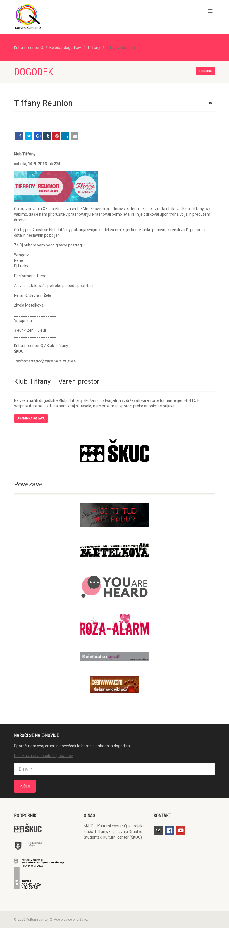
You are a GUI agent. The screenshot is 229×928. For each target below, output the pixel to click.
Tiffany (93, 47)
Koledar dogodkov (65, 47)
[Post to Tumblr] (47, 136)
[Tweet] (28, 136)
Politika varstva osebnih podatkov (43, 755)
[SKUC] (114, 451)
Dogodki (205, 71)
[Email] (74, 136)
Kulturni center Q (28, 47)
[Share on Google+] (38, 136)
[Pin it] (56, 136)
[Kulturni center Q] (62, 16)
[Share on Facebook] (19, 136)
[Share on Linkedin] (65, 136)
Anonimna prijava (31, 418)
